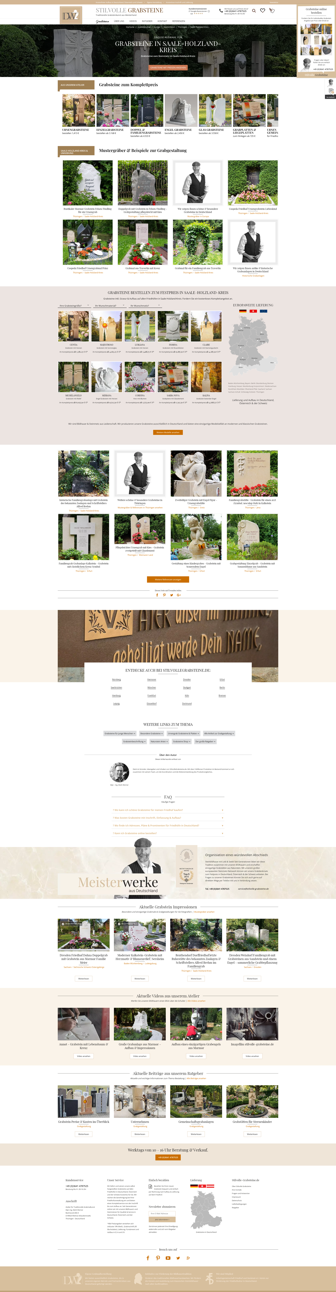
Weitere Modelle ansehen (168, 432)
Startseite (130, 27)
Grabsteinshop (144, 27)
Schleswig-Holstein (248, 392)
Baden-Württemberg (236, 383)
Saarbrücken (116, 687)
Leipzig (116, 703)
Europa (157, 27)
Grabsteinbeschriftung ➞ (134, 741)
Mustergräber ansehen (204, 911)
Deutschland (169, 27)
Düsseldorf (152, 703)
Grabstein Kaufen (73, 924)
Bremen (270, 383)
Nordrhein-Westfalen (236, 389)
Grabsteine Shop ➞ (181, 741)
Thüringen (182, 27)
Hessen (239, 386)
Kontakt (162, 21)
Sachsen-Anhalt (234, 392)
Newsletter (274, 2)
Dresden (187, 679)
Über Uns (119, 21)
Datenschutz (237, 1200)
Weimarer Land (146, 555)
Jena (258, 507)
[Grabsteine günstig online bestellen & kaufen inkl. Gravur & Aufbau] (71, 15)
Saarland (261, 389)
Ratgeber (147, 21)
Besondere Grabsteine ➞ (151, 733)
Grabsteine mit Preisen (168, 67)
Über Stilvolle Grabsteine (241, 1186)
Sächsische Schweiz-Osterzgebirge (89, 967)
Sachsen (269, 389)
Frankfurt (152, 695)
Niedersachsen (270, 386)
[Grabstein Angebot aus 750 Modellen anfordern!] (316, 39)
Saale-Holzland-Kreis (199, 27)
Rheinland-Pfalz (251, 389)
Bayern (248, 383)
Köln (187, 695)
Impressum (236, 1197)
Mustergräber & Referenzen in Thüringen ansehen (140, 507)
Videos (133, 21)
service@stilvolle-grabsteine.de (253, 888)
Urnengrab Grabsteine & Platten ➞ (183, 733)
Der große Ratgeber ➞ (205, 741)
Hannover (151, 679)
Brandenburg (261, 383)
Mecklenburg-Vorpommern (253, 386)
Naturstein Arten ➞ (159, 741)
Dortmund (187, 703)
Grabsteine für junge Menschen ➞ (120, 733)
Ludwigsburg (150, 963)
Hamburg (232, 386)
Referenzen (178, 21)
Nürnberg (116, 679)
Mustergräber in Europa (198, 216)
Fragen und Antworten (241, 1193)
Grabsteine (102, 21)
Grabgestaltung (84, 1126)
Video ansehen (83, 1056)
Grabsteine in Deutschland (206, 1232)
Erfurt (89, 571)
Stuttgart (187, 687)
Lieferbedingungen (239, 1204)
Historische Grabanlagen (253, 275)
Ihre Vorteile (237, 1190)
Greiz (202, 507)
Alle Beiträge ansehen (196, 1078)
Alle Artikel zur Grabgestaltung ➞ (219, 733)
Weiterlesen (83, 978)
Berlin (253, 383)
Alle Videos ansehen (196, 1001)
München (152, 687)
